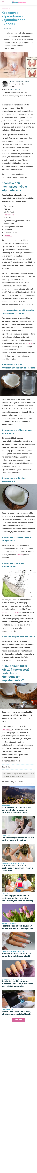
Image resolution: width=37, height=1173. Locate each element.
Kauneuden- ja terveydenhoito (13, 863)
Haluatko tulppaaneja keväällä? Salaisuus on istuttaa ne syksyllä (17, 927)
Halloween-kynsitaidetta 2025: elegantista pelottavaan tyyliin (16, 954)
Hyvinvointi (6, 835)
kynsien (20, 555)
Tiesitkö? (5, 893)
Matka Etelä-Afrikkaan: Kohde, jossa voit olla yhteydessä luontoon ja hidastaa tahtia (16, 810)
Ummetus (8, 235)
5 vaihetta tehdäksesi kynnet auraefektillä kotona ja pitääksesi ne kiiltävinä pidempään (18, 983)
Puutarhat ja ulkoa (9, 923)
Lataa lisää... (19, 1020)
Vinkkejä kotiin (7, 1009)
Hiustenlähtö (9, 215)
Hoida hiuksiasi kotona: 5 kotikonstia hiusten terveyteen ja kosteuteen (17, 868)
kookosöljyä (7, 729)
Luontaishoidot (6, 8)
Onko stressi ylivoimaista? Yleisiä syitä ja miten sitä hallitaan (18, 839)
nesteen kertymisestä (10, 612)
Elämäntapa (6, 805)
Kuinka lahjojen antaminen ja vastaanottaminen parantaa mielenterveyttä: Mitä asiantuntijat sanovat (18, 898)
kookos (29, 343)
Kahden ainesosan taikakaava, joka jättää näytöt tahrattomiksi (17, 1012)
